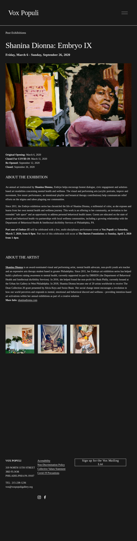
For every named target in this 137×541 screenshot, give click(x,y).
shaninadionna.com (27, 300)
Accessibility (43, 460)
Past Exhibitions (16, 32)
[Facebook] (45, 497)
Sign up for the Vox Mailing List (100, 462)
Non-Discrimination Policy (51, 464)
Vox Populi (23, 13)
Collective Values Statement (51, 468)
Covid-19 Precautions (48, 472)
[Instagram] (39, 497)
